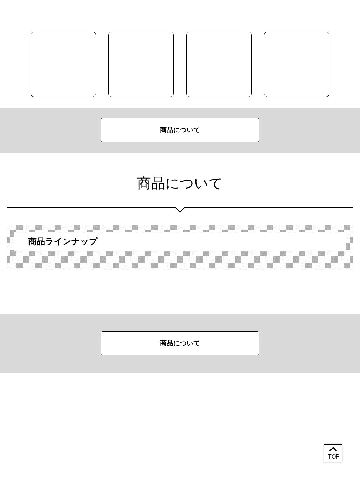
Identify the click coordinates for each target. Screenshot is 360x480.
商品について (180, 130)
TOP (334, 457)
